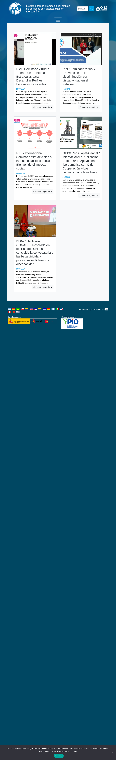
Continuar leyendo (41, 107)
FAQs (81, 310)
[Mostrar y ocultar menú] (58, 20)
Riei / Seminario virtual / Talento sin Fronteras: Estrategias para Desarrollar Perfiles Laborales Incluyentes (32, 76)
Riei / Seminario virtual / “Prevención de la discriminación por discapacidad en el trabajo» (79, 76)
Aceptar (58, 756)
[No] (112, 752)
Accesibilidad (99, 310)
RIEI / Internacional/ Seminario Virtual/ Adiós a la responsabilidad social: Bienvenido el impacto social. (34, 160)
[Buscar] (91, 8)
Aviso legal (88, 310)
